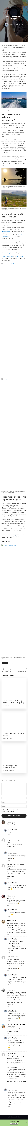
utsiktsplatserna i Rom (7, 257)
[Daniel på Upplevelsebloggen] (7, 25)
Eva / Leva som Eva (13, 956)
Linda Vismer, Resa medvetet (16, 1024)
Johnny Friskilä (12, 920)
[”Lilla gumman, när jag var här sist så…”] (14, 721)
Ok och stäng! (14, 1123)
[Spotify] (12, 1117)
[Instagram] (14, 1117)
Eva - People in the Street (15, 864)
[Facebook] (16, 1117)
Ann (8, 895)
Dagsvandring (11, 1053)
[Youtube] (9, 1117)
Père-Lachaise (19, 257)
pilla (8, 820)
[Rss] (19, 1117)
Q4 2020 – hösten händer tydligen (22, 670)
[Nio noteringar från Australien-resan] (14, 753)
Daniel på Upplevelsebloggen (16, 24)
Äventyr (14, 13)
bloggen (11, 662)
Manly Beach (10, 253)
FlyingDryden (12, 829)
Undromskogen (5, 231)
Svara (8, 826)
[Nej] (26, 1123)
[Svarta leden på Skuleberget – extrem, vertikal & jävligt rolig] (14, 688)
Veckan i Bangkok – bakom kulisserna (6, 670)
